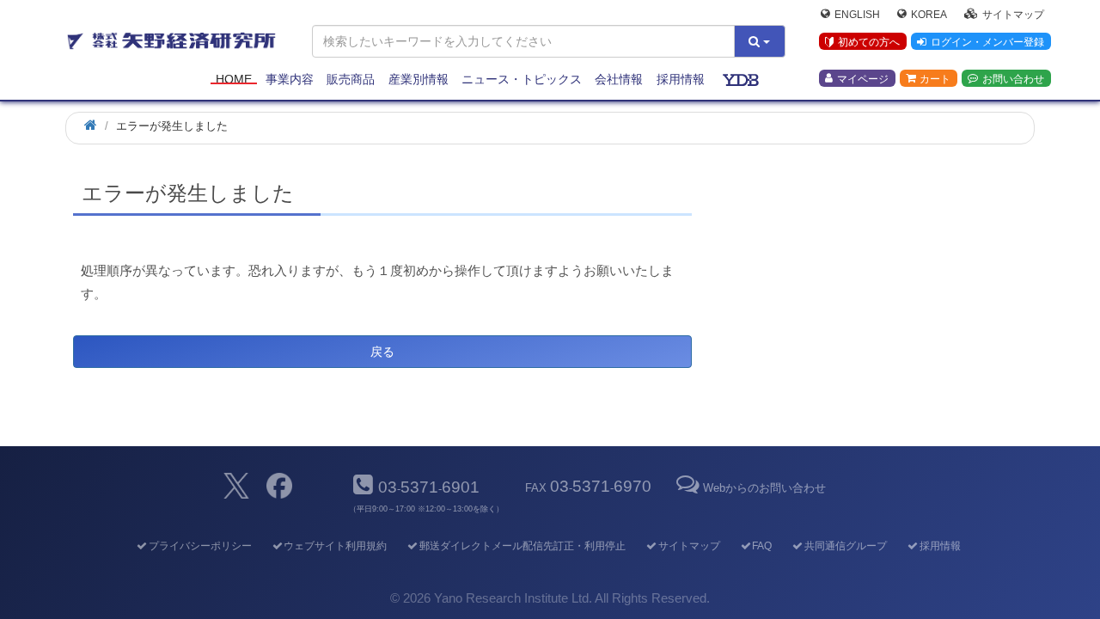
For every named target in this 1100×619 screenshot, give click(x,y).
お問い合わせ (1013, 78)
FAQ (762, 546)
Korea (929, 14)
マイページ (863, 78)
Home (234, 79)
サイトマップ (1013, 14)
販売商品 (351, 79)
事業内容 (290, 79)
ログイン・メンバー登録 (987, 42)
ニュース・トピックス (521, 79)
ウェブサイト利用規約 (335, 546)
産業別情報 (418, 79)
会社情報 (619, 79)
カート (935, 78)
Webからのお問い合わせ (764, 487)
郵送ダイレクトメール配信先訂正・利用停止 (522, 546)
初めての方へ (869, 42)
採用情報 (681, 79)
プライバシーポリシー (200, 546)
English (857, 14)
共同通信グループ (845, 546)
